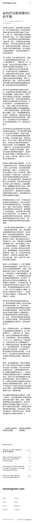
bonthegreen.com (9, 3)
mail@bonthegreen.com (15, 21)
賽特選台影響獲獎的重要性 (25, 429)
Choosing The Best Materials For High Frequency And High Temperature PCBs (14, 468)
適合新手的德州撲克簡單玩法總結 (10, 429)
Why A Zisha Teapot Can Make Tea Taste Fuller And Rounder (12, 459)
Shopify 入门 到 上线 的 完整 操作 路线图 (12, 451)
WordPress (28, 519)
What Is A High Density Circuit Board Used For (11, 476)
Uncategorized (7, 23)
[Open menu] (30, 3)
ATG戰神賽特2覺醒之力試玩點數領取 (16, 108)
